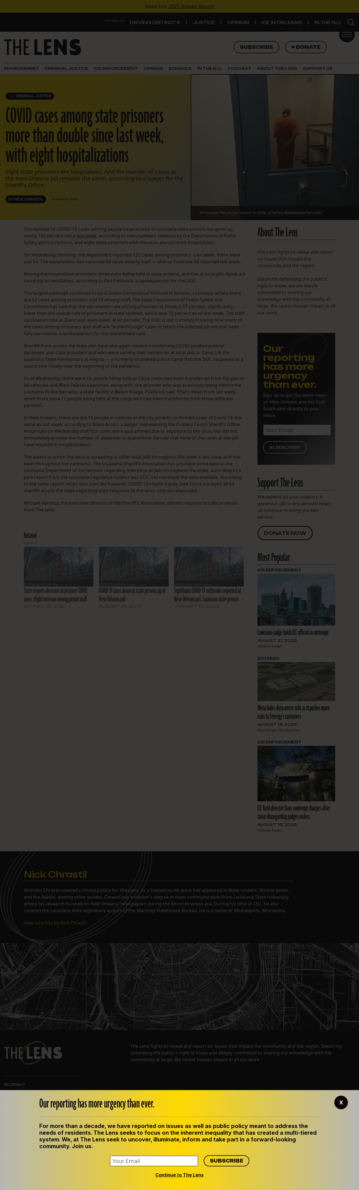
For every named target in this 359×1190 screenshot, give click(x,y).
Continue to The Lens (179, 1175)
